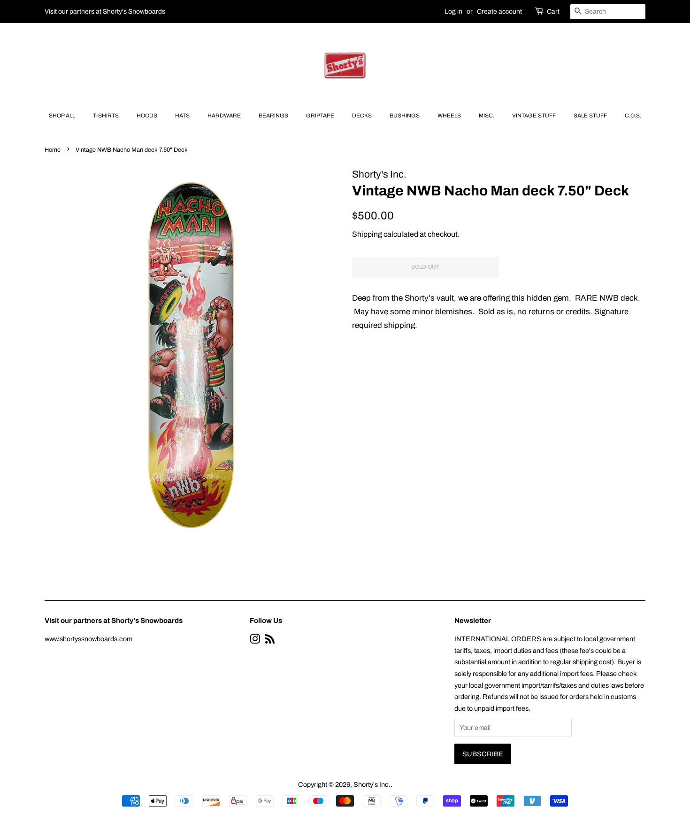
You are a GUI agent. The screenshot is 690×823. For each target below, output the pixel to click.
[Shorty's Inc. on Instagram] (255, 640)
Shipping (367, 234)
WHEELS (449, 115)
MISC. (486, 115)
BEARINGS (273, 115)
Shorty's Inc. (372, 784)
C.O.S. (633, 115)
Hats (182, 115)
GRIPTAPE (320, 115)
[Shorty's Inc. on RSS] (270, 640)
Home (53, 150)
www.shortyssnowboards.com (88, 639)
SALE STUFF (590, 115)
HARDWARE (224, 115)
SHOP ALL (62, 115)
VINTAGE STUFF (534, 115)
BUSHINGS (405, 115)
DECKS (362, 115)
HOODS (147, 115)
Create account (499, 11)
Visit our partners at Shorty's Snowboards (105, 11)
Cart (553, 11)
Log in (453, 11)
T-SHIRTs (106, 115)
